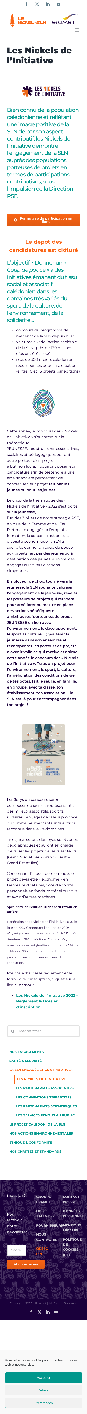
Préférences (43, 1403)
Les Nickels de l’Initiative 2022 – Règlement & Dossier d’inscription (47, 1001)
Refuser (44, 1390)
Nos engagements (26, 1052)
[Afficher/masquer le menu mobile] (77, 30)
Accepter (43, 1378)
